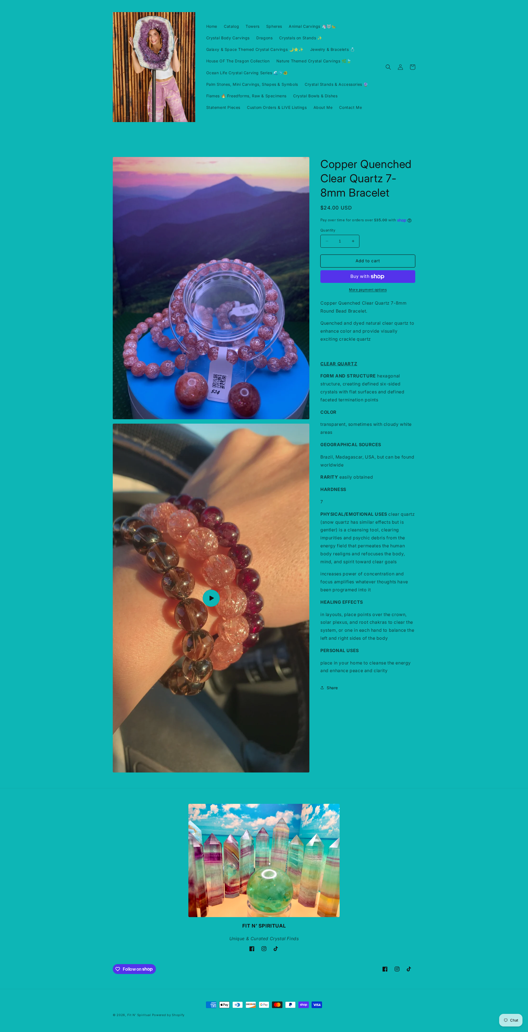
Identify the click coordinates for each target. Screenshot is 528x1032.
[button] (388, 67)
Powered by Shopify (168, 1015)
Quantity (327, 230)
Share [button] (332, 687)
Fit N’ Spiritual (139, 1015)
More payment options (368, 290)
